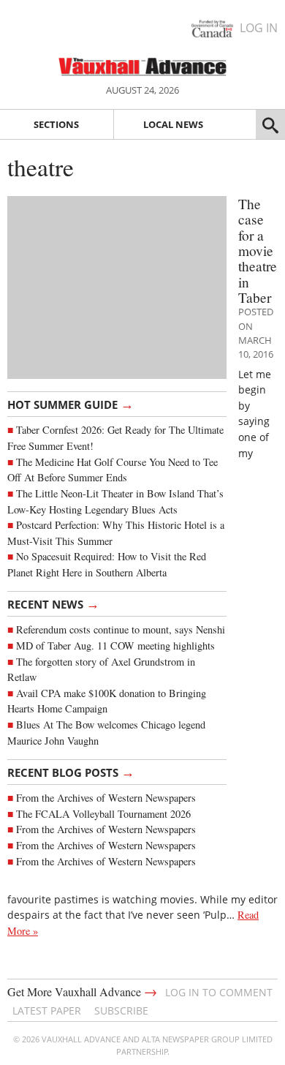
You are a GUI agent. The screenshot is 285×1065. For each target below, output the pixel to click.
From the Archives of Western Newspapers (106, 798)
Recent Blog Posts (70, 771)
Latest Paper (46, 1010)
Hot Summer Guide (70, 404)
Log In (259, 28)
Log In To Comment (219, 992)
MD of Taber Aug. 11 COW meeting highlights (117, 645)
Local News (173, 124)
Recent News (53, 603)
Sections (56, 124)
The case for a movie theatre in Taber (257, 250)
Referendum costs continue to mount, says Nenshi (120, 629)
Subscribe (121, 1010)
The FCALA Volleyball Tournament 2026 (103, 814)
